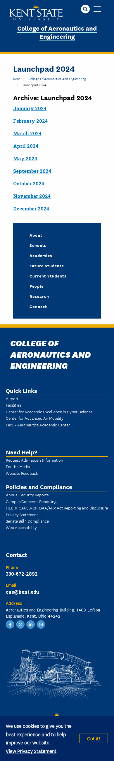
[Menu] (97, 9)
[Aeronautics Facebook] (10, 624)
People (37, 286)
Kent (16, 78)
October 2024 (28, 183)
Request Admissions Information (34, 460)
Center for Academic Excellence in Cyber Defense (49, 411)
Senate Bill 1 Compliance (27, 521)
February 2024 (30, 121)
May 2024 (25, 158)
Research (39, 296)
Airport (12, 398)
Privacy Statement (22, 514)
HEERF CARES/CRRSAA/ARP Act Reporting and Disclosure (57, 508)
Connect (38, 306)
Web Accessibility (21, 527)
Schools (38, 245)
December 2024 (31, 208)
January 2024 (29, 108)
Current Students (48, 275)
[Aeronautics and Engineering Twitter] (20, 624)
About (36, 235)
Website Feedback (22, 473)
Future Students (47, 265)
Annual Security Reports (27, 494)
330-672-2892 (22, 574)
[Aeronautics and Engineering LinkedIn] (30, 624)
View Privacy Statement (31, 750)
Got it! (93, 738)
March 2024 (27, 133)
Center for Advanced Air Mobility (34, 418)
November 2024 (32, 196)
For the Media (18, 466)
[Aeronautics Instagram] (41, 624)
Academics (41, 255)
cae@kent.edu (22, 592)
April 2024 (25, 146)
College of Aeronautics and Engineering (57, 32)
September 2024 (32, 171)
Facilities (13, 405)
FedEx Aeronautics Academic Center (38, 424)
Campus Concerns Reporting (31, 501)
